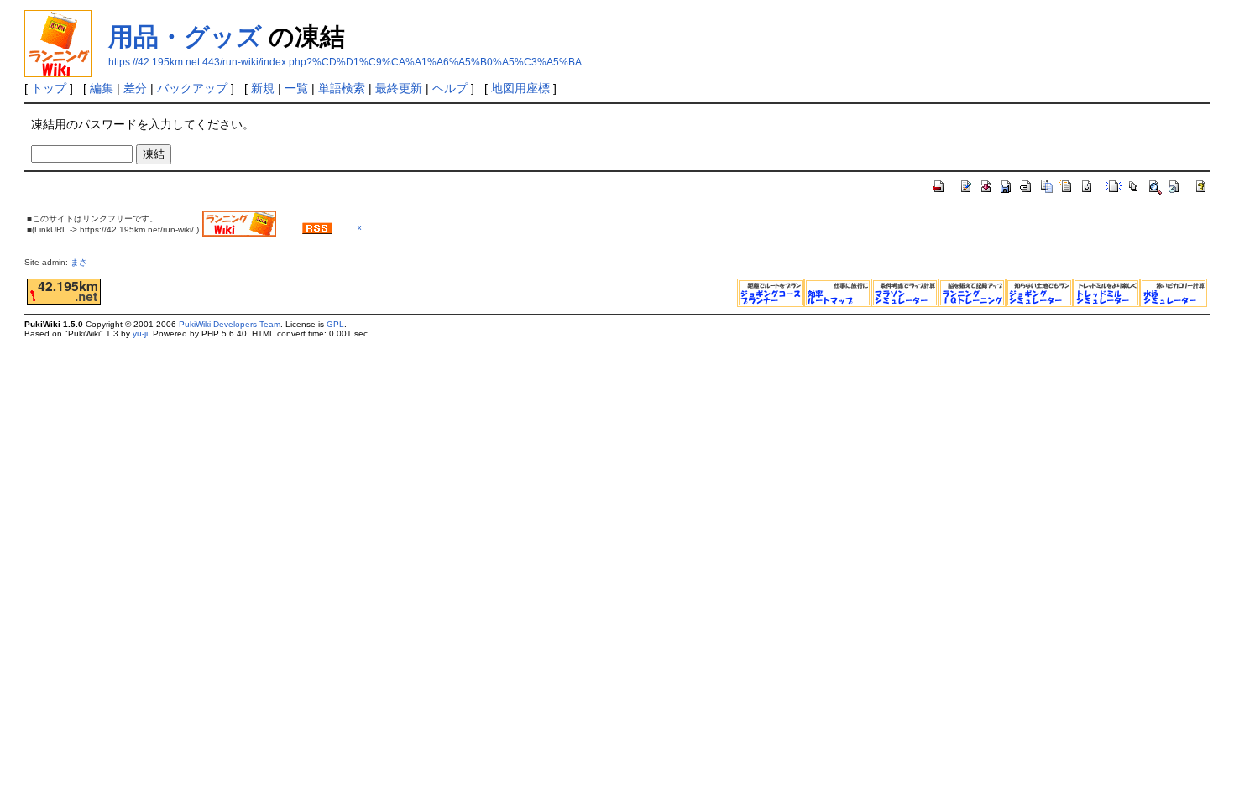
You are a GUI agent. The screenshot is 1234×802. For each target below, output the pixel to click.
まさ (83, 262)
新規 (263, 88)
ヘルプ (450, 88)
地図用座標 (520, 88)
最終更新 (398, 88)
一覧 (296, 88)
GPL (335, 324)
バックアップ (192, 88)
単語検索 (341, 88)
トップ (48, 88)
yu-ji (140, 333)
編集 (101, 88)
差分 (135, 88)
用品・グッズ (185, 36)
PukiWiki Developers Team (229, 324)
